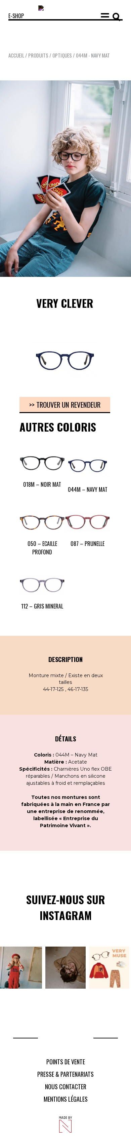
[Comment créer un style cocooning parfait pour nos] (109, 968)
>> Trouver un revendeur (64, 404)
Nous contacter (65, 1086)
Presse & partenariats (65, 1074)
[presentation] (11, 365)
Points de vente (65, 1061)
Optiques (62, 55)
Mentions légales (66, 1099)
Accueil (16, 55)
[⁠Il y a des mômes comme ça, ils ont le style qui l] (21, 968)
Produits (38, 55)
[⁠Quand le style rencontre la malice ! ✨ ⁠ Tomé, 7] (65, 968)
